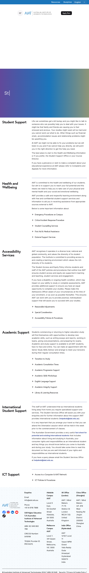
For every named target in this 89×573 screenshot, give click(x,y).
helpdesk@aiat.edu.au (43, 460)
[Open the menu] (20, 13)
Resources (55, 2)
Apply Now (66, 13)
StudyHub (67, 2)
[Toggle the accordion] (32, 214)
